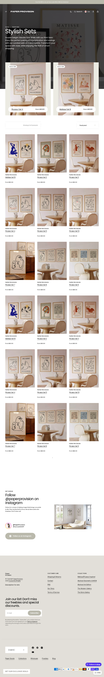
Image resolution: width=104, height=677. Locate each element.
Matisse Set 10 (10, 177)
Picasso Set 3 (74, 177)
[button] (6, 11)
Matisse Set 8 (65, 109)
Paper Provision (18, 579)
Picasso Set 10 (74, 231)
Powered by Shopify (15, 581)
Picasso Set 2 (42, 177)
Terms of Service (32, 621)
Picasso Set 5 (42, 231)
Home (7, 27)
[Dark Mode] (70, 11)
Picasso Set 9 (74, 285)
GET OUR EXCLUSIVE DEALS (16, 671)
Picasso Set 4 (17, 109)
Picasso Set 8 (42, 285)
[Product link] (28, 88)
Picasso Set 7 (10, 285)
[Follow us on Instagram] (8, 526)
